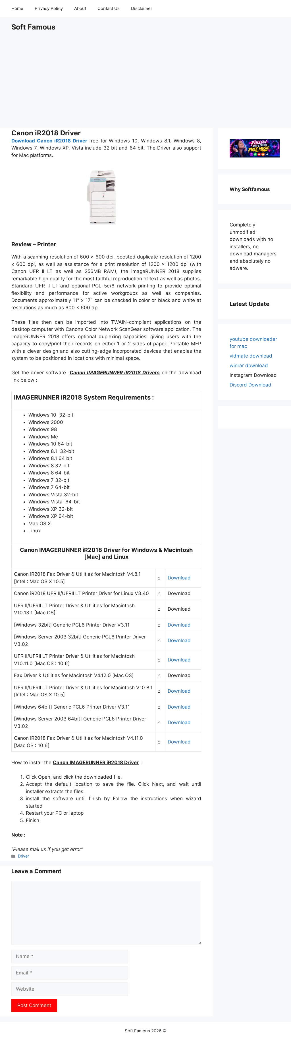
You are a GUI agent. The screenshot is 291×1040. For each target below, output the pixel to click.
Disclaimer (141, 8)
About (80, 8)
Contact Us (108, 8)
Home (17, 8)
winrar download (249, 365)
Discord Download (250, 385)
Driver (23, 856)
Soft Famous (33, 27)
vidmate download (251, 356)
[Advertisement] (145, 79)
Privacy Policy (49, 8)
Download (179, 578)
